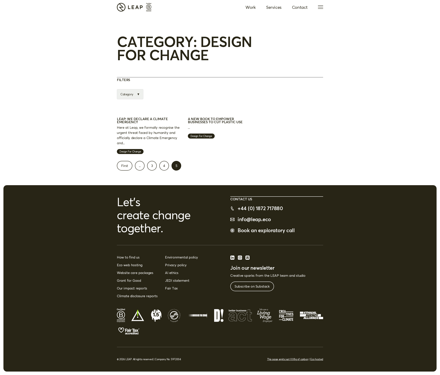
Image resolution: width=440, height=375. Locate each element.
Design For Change (130, 151)
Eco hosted (316, 359)
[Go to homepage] (130, 7)
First (124, 165)
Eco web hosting (129, 265)
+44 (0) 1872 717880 (260, 208)
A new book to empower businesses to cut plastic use (215, 120)
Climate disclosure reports (137, 296)
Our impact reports (132, 288)
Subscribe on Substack (252, 286)
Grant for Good (129, 280)
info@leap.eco (254, 219)
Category (126, 94)
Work (250, 7)
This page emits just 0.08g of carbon (287, 359)
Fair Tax (171, 288)
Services (274, 7)
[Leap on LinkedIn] (232, 258)
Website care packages (135, 273)
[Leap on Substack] (247, 258)
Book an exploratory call (266, 230)
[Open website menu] (320, 7)
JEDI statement (177, 280)
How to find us (128, 257)
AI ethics (171, 273)
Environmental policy (181, 257)
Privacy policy (175, 265)
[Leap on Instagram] (240, 258)
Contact (300, 7)
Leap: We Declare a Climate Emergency (142, 120)
